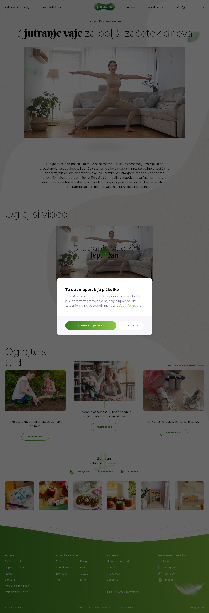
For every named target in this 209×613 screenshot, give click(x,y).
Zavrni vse (131, 325)
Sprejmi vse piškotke (91, 325)
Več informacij (129, 305)
